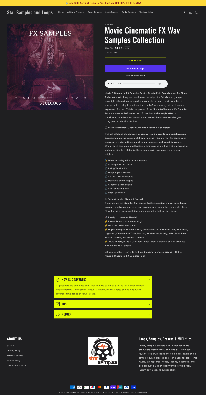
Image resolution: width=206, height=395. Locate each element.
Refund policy (93, 392)
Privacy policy (107, 392)
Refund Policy (13, 360)
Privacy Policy (13, 351)
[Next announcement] (198, 3)
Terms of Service (15, 355)
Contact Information (16, 365)
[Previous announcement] (8, 3)
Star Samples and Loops (75, 392)
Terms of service (122, 392)
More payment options (135, 75)
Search (10, 346)
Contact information (139, 392)
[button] (184, 12)
